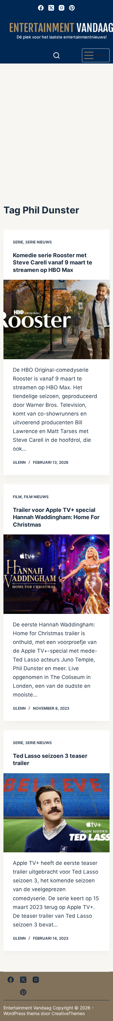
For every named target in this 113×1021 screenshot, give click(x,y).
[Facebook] (41, 8)
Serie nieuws (38, 242)
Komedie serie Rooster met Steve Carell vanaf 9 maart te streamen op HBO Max (52, 262)
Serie (18, 242)
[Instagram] (61, 8)
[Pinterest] (72, 8)
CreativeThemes (68, 1013)
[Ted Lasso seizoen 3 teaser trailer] (56, 813)
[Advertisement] (56, 123)
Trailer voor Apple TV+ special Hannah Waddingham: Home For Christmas (56, 517)
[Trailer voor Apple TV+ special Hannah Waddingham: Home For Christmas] (56, 574)
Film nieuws (36, 496)
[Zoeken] (56, 55)
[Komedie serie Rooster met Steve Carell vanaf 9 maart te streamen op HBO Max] (56, 319)
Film (17, 496)
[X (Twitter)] (51, 8)
